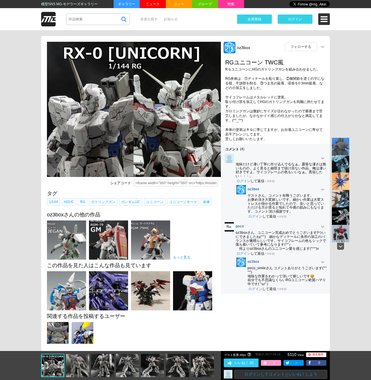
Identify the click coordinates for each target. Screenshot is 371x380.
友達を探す (149, 19)
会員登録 (254, 19)
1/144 (53, 202)
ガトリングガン (103, 202)
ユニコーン (154, 202)
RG (82, 202)
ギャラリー (126, 4)
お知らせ (171, 19)
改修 (206, 202)
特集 (231, 4)
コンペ (179, 4)
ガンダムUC (130, 202)
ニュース (153, 4)
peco (240, 226)
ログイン (295, 19)
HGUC (69, 202)
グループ (205, 4)
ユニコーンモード (183, 202)
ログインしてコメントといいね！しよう (280, 374)
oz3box (243, 47)
